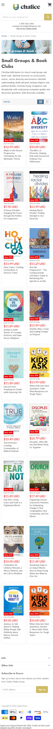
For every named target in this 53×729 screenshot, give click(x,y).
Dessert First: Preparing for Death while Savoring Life (13, 389)
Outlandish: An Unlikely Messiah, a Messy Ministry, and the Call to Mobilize (13, 569)
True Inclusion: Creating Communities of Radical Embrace (11, 446)
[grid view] (40, 101)
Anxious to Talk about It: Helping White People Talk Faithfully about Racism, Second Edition (12, 631)
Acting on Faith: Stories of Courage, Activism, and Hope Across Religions (13, 333)
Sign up (42, 689)
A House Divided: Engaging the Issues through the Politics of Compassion (13, 214)
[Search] (48, 17)
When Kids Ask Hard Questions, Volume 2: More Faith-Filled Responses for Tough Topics (39, 629)
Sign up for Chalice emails (26, 28)
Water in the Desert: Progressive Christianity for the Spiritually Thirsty (13, 154)
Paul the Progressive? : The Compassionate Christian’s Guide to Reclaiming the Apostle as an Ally (39, 274)
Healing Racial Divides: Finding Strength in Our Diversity (37, 214)
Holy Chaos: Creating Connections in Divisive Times (13, 270)
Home (4, 36)
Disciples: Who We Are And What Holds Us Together (39, 445)
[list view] (47, 101)
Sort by (7, 102)
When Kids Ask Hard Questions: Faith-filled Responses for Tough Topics (39, 389)
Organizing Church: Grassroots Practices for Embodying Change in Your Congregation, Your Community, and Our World (39, 508)
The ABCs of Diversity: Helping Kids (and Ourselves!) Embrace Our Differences (39, 156)
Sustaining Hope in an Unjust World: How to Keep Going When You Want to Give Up (39, 570)
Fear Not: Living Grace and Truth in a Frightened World (13, 502)
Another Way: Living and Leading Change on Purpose (39, 332)
